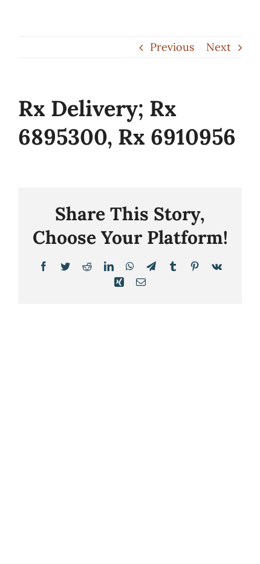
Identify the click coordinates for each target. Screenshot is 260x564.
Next (218, 47)
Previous (172, 47)
